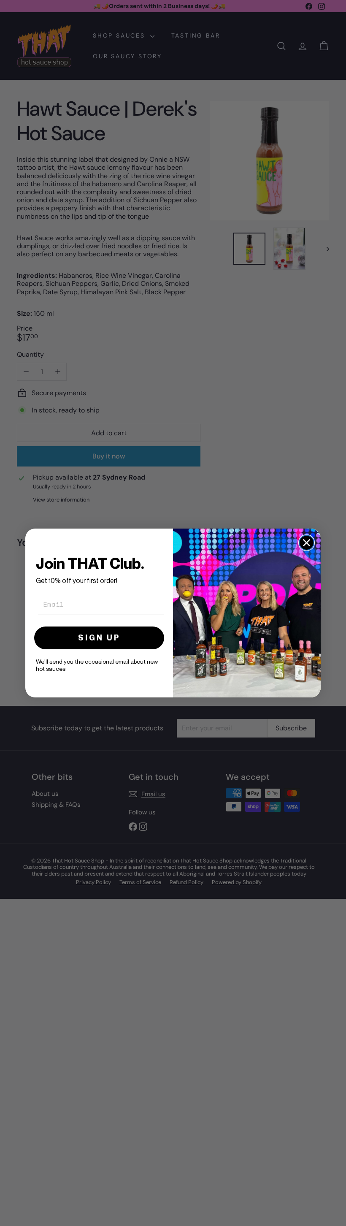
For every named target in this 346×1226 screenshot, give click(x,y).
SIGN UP (99, 637)
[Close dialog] (306, 542)
